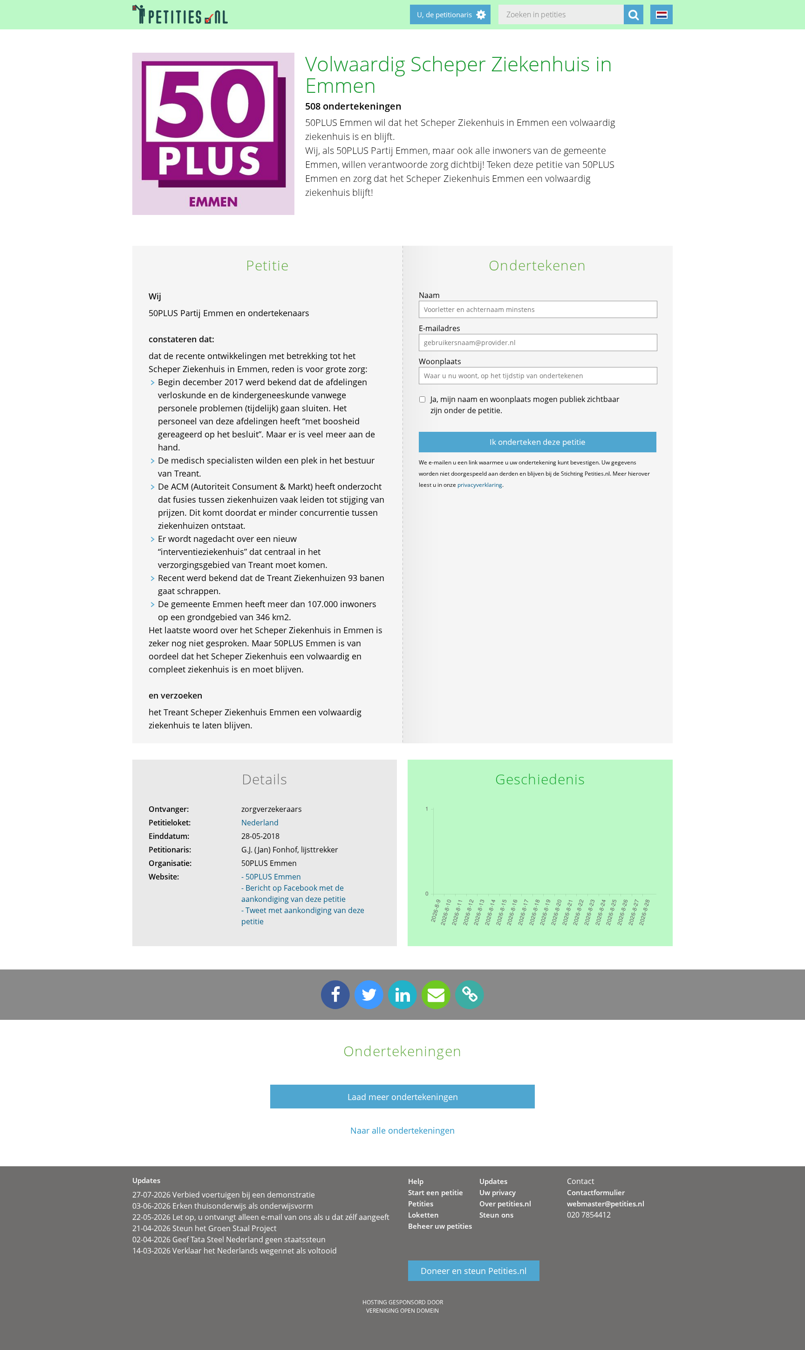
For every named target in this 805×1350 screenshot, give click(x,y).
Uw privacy (497, 1192)
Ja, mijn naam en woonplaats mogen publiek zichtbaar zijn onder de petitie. (525, 404)
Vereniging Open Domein (402, 1311)
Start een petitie (435, 1192)
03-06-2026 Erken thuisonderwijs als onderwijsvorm (222, 1206)
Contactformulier (596, 1192)
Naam (429, 295)
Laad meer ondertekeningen (403, 1096)
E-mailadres (439, 328)
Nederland (260, 822)
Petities (420, 1203)
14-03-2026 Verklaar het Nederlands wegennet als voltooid (234, 1251)
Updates (493, 1181)
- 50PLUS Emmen (271, 877)
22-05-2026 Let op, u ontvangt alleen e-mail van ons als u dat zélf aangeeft (260, 1217)
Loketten (423, 1214)
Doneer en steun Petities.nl (474, 1270)
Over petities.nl (505, 1203)
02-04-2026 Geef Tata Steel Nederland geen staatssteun (229, 1239)
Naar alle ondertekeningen (402, 1130)
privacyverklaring (479, 485)
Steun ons (496, 1214)
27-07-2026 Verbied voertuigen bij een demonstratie (223, 1195)
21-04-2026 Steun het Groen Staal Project (204, 1228)
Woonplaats (440, 361)
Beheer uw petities (440, 1226)
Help (415, 1181)
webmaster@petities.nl (605, 1203)
